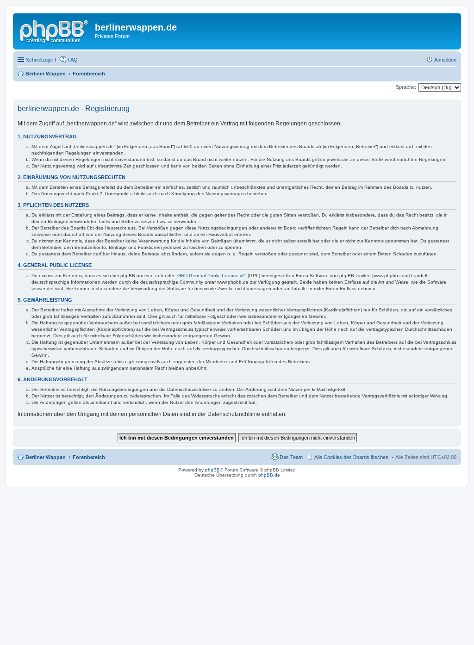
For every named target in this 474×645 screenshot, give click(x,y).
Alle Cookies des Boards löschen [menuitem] (351, 457)
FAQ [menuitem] (73, 59)
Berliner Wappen (45, 457)
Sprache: (406, 87)
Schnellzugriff (41, 59)
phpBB (212, 469)
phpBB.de (269, 475)
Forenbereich (89, 457)
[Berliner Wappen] (55, 30)
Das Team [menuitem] (291, 457)
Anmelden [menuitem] (445, 59)
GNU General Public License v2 (211, 275)
